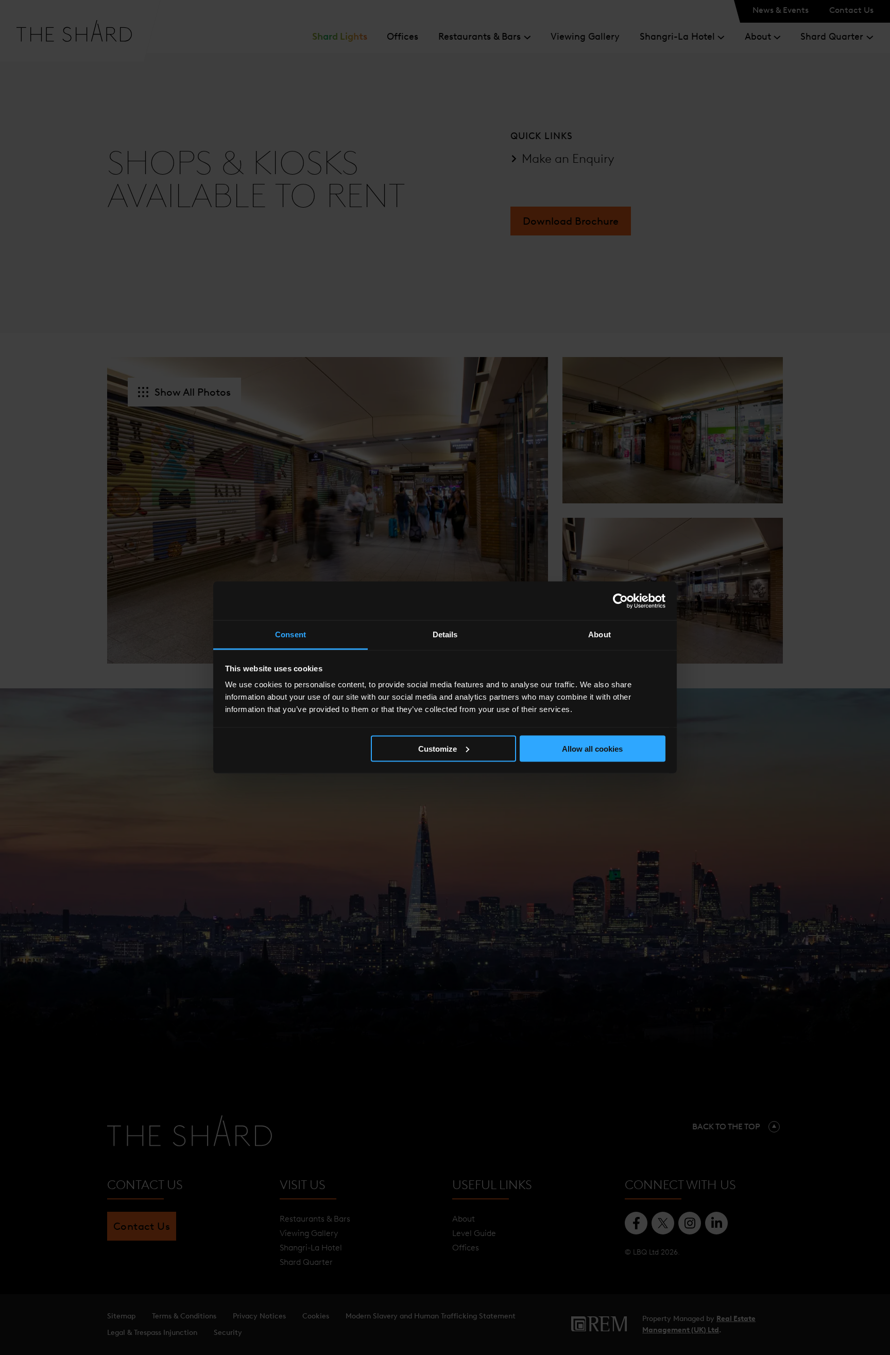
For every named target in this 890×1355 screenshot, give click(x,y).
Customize (437, 748)
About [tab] (599, 634)
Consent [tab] (290, 634)
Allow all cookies (592, 748)
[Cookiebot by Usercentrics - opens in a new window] (620, 600)
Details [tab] (445, 634)
